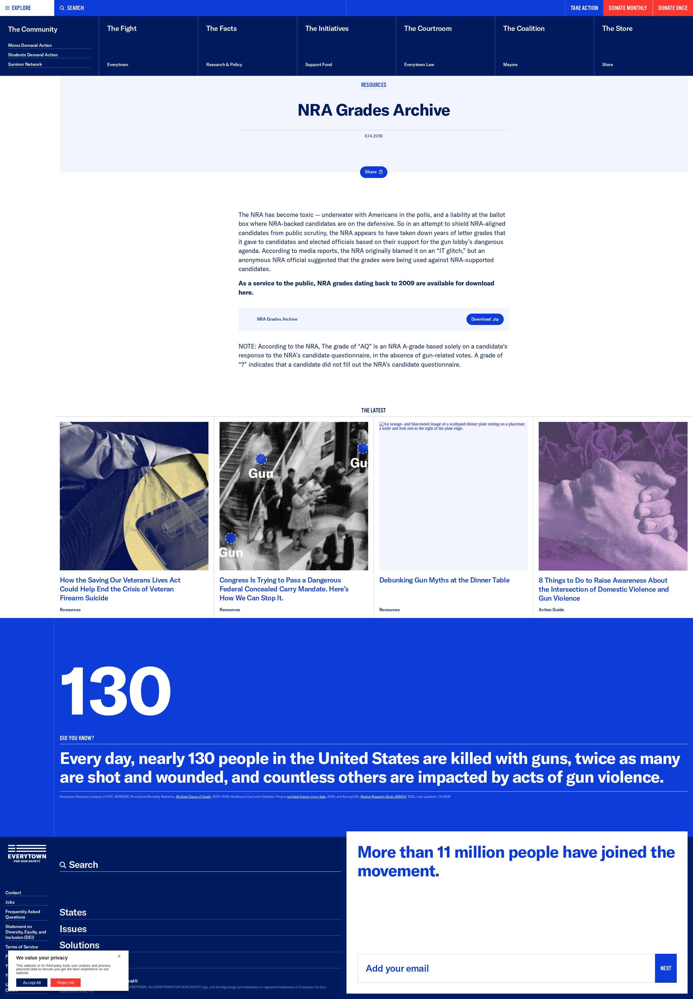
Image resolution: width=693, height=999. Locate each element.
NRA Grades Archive (277, 319)
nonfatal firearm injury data (306, 797)
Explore (21, 8)
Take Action (584, 8)
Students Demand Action (32, 54)
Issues (73, 929)
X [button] (119, 956)
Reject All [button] (65, 982)
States (73, 912)
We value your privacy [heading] (42, 958)
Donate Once (673, 8)
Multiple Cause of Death (193, 797)
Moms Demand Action (30, 45)
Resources (373, 85)
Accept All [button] (32, 982)
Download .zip (485, 319)
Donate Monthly (628, 8)
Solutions (79, 945)
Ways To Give (87, 961)
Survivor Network (25, 64)
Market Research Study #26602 (383, 797)
